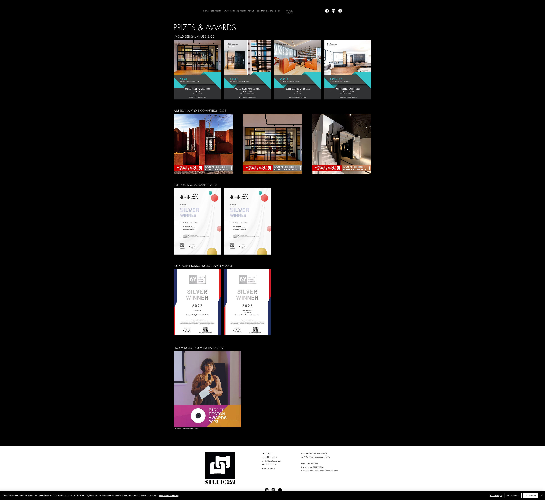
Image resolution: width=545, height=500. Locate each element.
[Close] (541, 495)
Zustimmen (531, 495)
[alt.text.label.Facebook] (340, 11)
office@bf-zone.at (269, 457)
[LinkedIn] (327, 11)
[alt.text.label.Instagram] (333, 11)
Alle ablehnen (513, 495)
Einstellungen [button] (496, 495)
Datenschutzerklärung (169, 495)
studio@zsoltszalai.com (272, 461)
